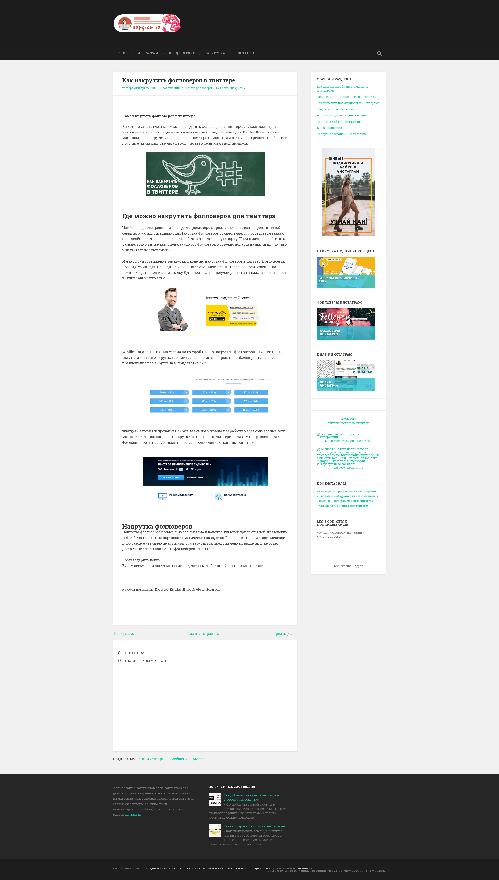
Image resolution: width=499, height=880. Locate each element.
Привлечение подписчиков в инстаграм (347, 97)
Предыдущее (284, 633)
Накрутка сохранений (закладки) (341, 134)
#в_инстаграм (361, 441)
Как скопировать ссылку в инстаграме (254, 826)
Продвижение (182, 53)
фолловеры (204, 88)
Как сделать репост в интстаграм (343, 506)
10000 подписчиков (331, 128)
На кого (339, 467)
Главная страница (204, 633)
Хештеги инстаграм (341, 423)
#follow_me (354, 467)
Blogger (305, 868)
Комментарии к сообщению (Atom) (172, 759)
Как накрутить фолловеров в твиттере (178, 80)
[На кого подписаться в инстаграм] (348, 456)
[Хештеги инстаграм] (348, 418)
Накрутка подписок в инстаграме (342, 115)
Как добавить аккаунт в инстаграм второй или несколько (251, 797)
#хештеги (363, 423)
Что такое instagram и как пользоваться (348, 496)
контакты (132, 814)
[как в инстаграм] (348, 435)
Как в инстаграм (337, 441)
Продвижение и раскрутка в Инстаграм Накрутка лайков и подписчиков (209, 868)
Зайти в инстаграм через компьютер (346, 501)
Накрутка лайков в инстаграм (339, 122)
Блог (122, 53)
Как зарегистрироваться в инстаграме (347, 491)
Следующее (124, 633)
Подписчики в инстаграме (336, 109)
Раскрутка (215, 53)
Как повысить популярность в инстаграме (348, 103)
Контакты (245, 53)
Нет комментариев (229, 88)
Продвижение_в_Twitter (177, 88)
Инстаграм (148, 53)
